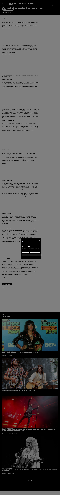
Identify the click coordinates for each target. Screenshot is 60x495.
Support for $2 (31, 252)
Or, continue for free (31, 257)
